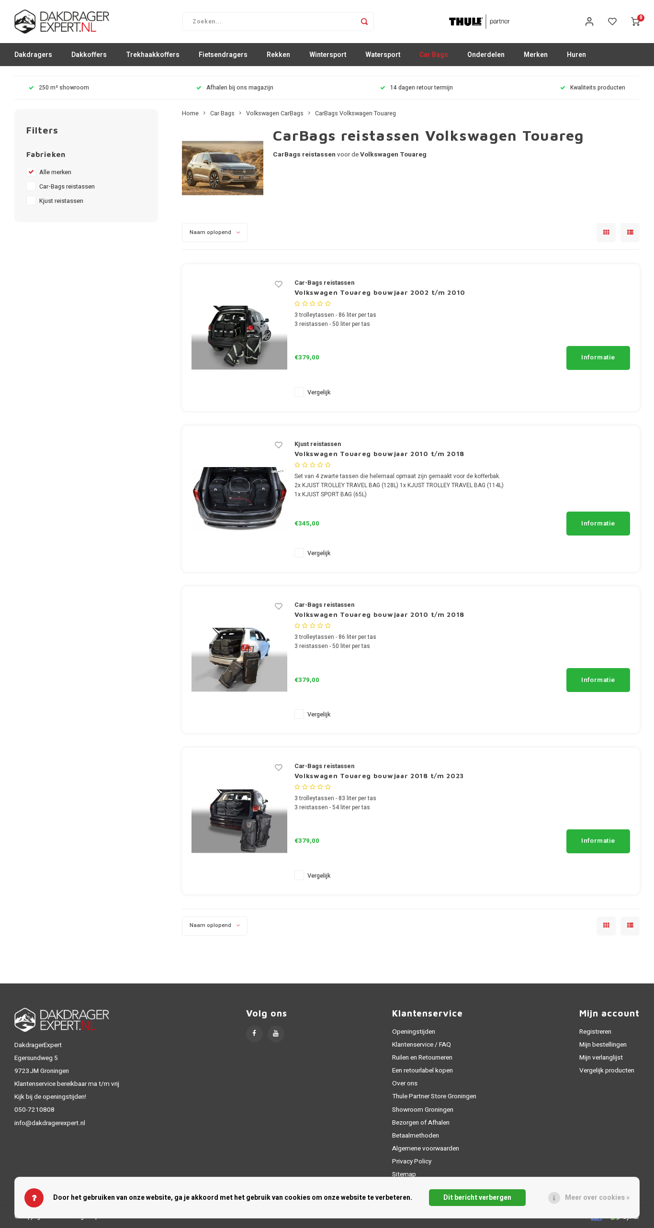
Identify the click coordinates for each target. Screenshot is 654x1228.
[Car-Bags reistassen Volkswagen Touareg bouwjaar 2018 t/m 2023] (239, 820)
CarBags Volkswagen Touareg (355, 113)
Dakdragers (33, 55)
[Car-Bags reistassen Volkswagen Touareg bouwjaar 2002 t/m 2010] (239, 337)
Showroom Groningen (422, 1110)
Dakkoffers (89, 55)
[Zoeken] (364, 21)
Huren (576, 55)
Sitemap (404, 1174)
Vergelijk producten (606, 1070)
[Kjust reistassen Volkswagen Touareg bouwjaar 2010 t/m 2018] (239, 498)
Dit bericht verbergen (477, 1198)
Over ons (404, 1083)
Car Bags (433, 55)
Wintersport (327, 55)
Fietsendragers (223, 55)
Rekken (278, 55)
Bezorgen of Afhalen (421, 1123)
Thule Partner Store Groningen (434, 1096)
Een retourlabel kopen (422, 1070)
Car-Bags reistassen (67, 186)
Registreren (595, 1032)
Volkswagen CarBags (275, 113)
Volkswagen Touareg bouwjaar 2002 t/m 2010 (380, 292)
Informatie (598, 357)
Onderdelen (486, 55)
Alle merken (55, 172)
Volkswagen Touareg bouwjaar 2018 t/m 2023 (379, 775)
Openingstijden (413, 1032)
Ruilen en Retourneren (422, 1057)
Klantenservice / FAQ (421, 1044)
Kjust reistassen (61, 201)
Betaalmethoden (415, 1135)
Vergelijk (318, 392)
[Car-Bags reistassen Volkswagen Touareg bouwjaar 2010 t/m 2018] (239, 659)
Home (190, 113)
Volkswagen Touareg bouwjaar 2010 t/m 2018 (379, 453)
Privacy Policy (411, 1161)
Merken (536, 55)
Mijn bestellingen (603, 1044)
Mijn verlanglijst (601, 1057)
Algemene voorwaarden (425, 1148)
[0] (635, 21)
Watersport (382, 55)
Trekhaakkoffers (153, 55)
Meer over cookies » (597, 1198)
